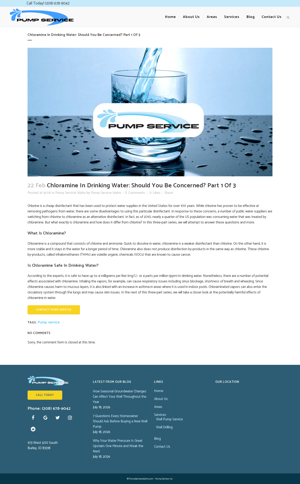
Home (158, 391)
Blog (157, 438)
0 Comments (135, 193)
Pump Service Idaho (70, 193)
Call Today (45, 395)
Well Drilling (164, 427)
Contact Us (162, 446)
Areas (158, 407)
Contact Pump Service (54, 310)
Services (160, 415)
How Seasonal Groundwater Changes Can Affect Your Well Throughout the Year (119, 397)
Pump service (49, 322)
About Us (161, 399)
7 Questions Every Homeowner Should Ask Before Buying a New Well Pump (120, 421)
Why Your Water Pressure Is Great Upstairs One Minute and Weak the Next (118, 446)
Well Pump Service (169, 419)
